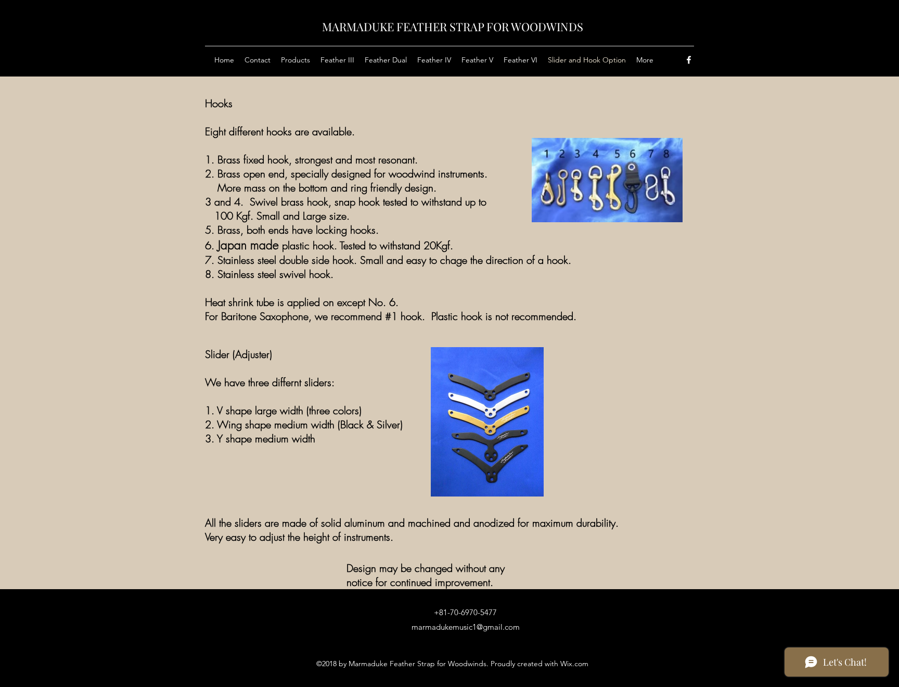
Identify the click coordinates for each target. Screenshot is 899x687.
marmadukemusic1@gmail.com (466, 627)
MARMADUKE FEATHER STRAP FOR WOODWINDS (452, 26)
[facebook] (689, 60)
